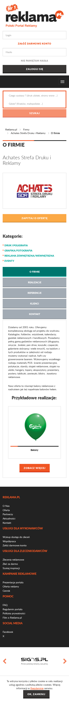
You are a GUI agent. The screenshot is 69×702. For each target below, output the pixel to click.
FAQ (5, 605)
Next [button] (65, 661)
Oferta (6, 510)
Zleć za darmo (10, 564)
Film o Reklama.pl (12, 617)
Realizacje (34, 282)
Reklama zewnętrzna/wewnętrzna (29, 255)
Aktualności (9, 518)
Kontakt (34, 314)
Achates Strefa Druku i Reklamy (28, 133)
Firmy (26, 129)
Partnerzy (8, 514)
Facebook (8, 631)
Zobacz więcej (34, 468)
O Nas (6, 506)
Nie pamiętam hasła (34, 60)
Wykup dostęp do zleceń (16, 537)
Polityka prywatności (14, 613)
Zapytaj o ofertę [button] (35, 218)
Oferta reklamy (11, 586)
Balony (34, 450)
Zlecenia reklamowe (13, 559)
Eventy (9, 260)
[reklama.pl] (34, 15)
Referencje (34, 293)
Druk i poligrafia (16, 245)
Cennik (6, 590)
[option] (34, 661)
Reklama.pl (11, 129)
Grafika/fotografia (18, 250)
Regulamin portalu (12, 609)
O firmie (35, 271)
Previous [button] (4, 661)
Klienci (34, 303)
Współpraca (9, 541)
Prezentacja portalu (13, 582)
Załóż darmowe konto (34, 43)
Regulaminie (37, 688)
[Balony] (34, 426)
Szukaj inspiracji (11, 568)
